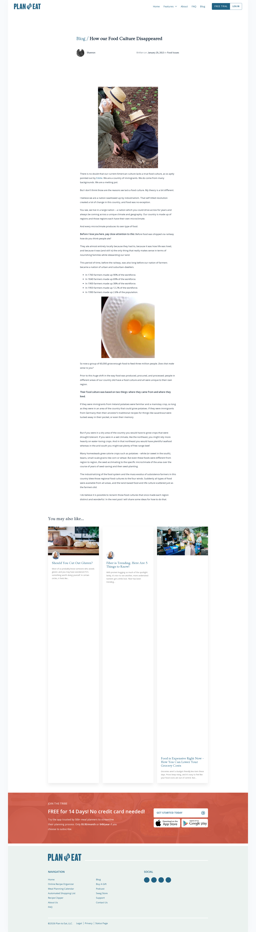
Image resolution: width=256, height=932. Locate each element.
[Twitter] (154, 880)
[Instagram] (168, 880)
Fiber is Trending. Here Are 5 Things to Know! (126, 564)
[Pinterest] (161, 880)
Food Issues (173, 52)
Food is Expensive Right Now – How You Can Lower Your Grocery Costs (182, 762)
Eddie (99, 178)
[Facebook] (146, 880)
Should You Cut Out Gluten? (72, 563)
